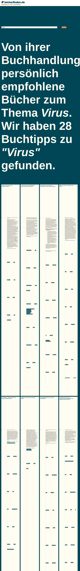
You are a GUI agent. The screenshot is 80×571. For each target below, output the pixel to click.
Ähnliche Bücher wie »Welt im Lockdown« (70, 240)
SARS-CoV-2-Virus (28, 449)
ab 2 (65, 474)
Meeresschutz (47, 340)
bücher (36, 285)
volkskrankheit (28, 290)
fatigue (34, 327)
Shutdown (66, 289)
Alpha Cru (53, 372)
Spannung (47, 545)
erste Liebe (51, 335)
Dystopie (47, 457)
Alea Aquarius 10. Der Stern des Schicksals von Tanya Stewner (46, 186)
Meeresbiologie (54, 545)
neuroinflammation (28, 310)
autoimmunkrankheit (28, 285)
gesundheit (34, 362)
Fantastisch (47, 300)
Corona (72, 289)
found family (47, 372)
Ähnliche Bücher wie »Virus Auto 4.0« (11, 248)
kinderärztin (73, 527)
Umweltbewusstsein (48, 341)
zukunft (14, 544)
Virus (46, 492)
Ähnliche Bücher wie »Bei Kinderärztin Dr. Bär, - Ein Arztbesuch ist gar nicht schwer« (70, 442)
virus (13, 491)
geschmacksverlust (28, 250)
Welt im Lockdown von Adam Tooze (66, 185)
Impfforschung (28, 463)
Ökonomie (66, 359)
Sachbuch (66, 324)
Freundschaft (54, 354)
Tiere (53, 510)
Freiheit (47, 282)
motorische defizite (28, 309)
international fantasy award (10, 549)
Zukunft (72, 359)
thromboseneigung (28, 312)
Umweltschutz (47, 354)
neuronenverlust (28, 367)
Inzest (52, 457)
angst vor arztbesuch (72, 492)
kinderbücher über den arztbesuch (69, 461)
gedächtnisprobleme (28, 311)
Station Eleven (47, 527)
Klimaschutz (52, 282)
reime (65, 492)
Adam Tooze (66, 364)
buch (35, 250)
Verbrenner (8, 262)
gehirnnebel (27, 327)
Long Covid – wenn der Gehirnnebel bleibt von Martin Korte (28, 186)
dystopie (13, 526)
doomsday (8, 456)
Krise (65, 271)
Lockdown (71, 271)
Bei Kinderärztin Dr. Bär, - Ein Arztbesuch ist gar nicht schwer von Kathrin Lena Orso (66, 398)
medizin (71, 474)
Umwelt (14, 297)
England (54, 527)
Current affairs (73, 324)
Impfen (34, 463)
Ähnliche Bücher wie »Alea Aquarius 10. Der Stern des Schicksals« (51, 251)
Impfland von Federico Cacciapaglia (28, 397)
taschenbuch (14, 456)
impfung (66, 562)
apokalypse (8, 544)
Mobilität (8, 297)
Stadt (14, 262)
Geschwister (52, 492)
